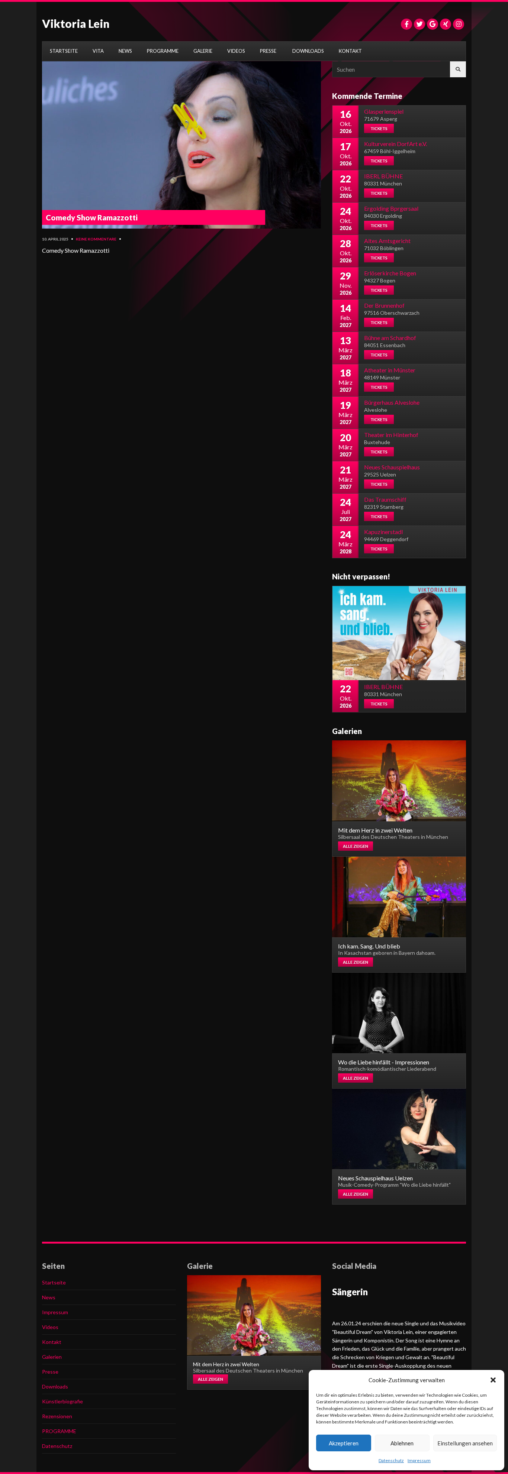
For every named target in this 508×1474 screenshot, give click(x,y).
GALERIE (202, 51)
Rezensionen (57, 1416)
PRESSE (268, 51)
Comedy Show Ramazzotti (92, 217)
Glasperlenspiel (383, 111)
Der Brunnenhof (384, 305)
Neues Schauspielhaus (392, 467)
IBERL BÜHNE (383, 176)
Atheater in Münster (389, 370)
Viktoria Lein (76, 23)
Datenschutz (391, 1460)
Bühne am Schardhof (390, 337)
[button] (493, 1380)
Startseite (54, 1282)
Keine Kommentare (96, 239)
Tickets (379, 128)
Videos (50, 1327)
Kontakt (51, 1342)
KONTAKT (350, 51)
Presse (50, 1371)
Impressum (419, 1460)
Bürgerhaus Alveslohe (391, 402)
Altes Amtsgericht (387, 240)
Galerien (52, 1357)
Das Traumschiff (385, 499)
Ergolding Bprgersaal (391, 208)
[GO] (458, 69)
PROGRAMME (163, 51)
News (48, 1297)
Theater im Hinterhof (391, 434)
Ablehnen (402, 1443)
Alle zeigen (355, 846)
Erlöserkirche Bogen (390, 273)
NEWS (125, 51)
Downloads (55, 1386)
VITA (98, 51)
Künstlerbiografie (62, 1401)
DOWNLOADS (308, 51)
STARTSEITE (64, 51)
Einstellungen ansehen (465, 1443)
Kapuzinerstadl (383, 531)
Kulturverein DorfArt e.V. (395, 143)
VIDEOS (236, 51)
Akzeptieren (344, 1443)
